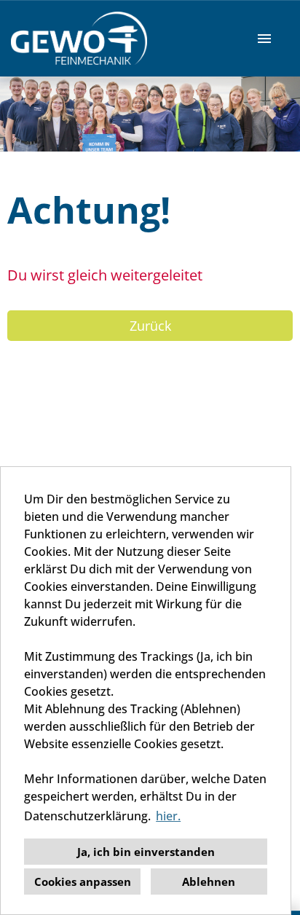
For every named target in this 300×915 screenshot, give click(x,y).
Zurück (150, 325)
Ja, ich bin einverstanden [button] (146, 851)
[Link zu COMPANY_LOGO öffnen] (79, 38)
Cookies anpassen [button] (82, 881)
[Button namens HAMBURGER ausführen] (264, 38)
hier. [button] (168, 816)
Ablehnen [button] (208, 881)
